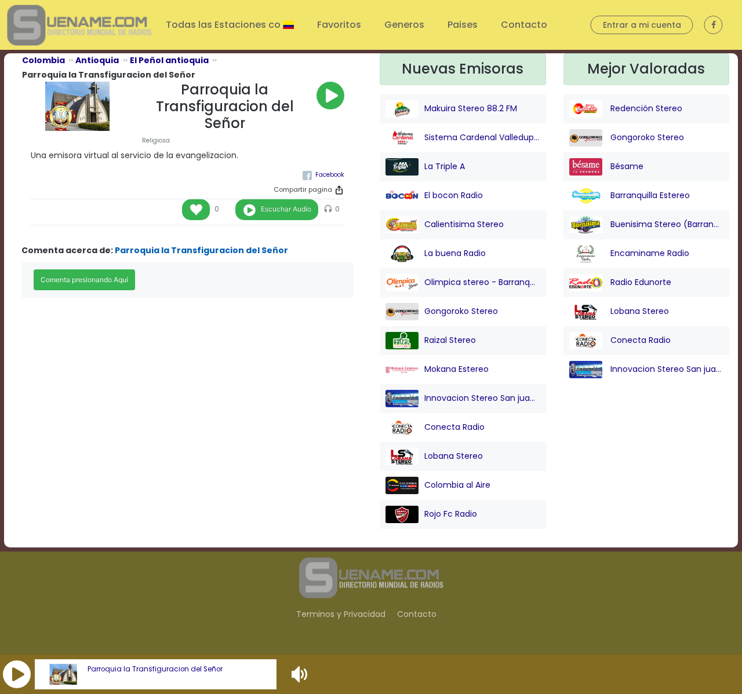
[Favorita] (196, 209)
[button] (17, 674)
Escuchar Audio (286, 208)
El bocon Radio (453, 195)
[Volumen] (301, 674)
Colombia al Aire (457, 485)
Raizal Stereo (450, 340)
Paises (463, 24)
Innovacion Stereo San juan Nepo (482, 398)
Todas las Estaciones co (224, 24)
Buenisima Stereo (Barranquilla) (666, 224)
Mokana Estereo (456, 369)
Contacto (524, 24)
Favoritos (339, 24)
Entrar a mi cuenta (642, 25)
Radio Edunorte (639, 282)
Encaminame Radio (648, 253)
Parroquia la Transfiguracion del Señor (155, 669)
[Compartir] (339, 190)
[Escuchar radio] (330, 95)
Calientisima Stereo (464, 224)
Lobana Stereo (453, 456)
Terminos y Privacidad (340, 614)
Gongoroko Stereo (461, 311)
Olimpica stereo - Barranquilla (482, 282)
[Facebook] (323, 174)
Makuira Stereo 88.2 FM (470, 108)
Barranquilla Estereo (649, 195)
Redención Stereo (645, 108)
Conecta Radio (454, 427)
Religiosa (156, 140)
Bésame (625, 166)
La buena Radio (455, 253)
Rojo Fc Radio (450, 514)
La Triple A (444, 166)
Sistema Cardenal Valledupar (482, 137)
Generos (404, 24)
